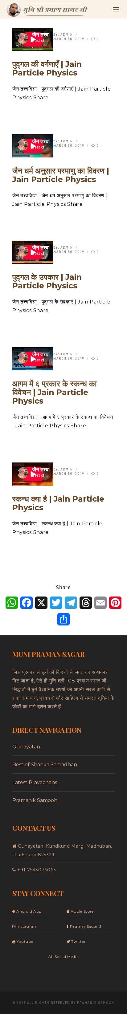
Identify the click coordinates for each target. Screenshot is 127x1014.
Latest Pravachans (34, 782)
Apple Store (82, 911)
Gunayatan (26, 747)
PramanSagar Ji (85, 926)
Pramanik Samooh (34, 800)
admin (66, 34)
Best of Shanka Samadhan (44, 765)
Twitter (78, 941)
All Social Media (63, 956)
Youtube (24, 941)
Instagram (27, 926)
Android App (28, 911)
